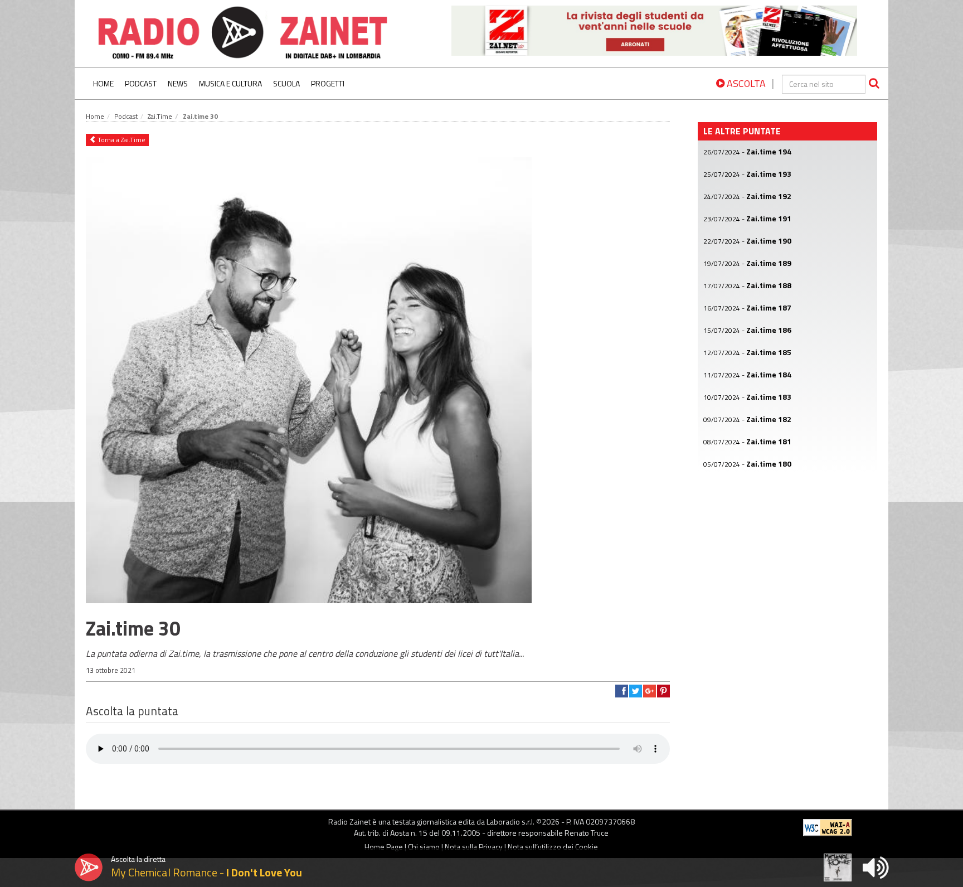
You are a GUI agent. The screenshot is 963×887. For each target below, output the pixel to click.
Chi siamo (424, 846)
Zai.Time (160, 116)
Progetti (327, 83)
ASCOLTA (745, 83)
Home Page (383, 846)
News (178, 83)
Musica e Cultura (230, 83)
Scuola (286, 83)
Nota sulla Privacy (474, 846)
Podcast (141, 83)
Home (103, 83)
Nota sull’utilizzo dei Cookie (553, 846)
